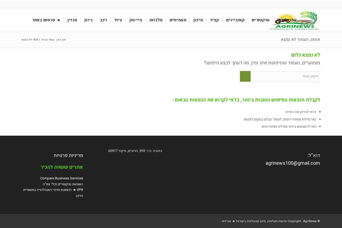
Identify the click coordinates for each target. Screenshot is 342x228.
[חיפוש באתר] (23, 20)
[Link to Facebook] (24, 4)
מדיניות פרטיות (68, 155)
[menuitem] (286, 20)
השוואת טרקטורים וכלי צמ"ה (63, 184)
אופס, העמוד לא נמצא (300, 39)
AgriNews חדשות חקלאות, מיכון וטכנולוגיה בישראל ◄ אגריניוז (269, 221)
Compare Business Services (61, 178)
